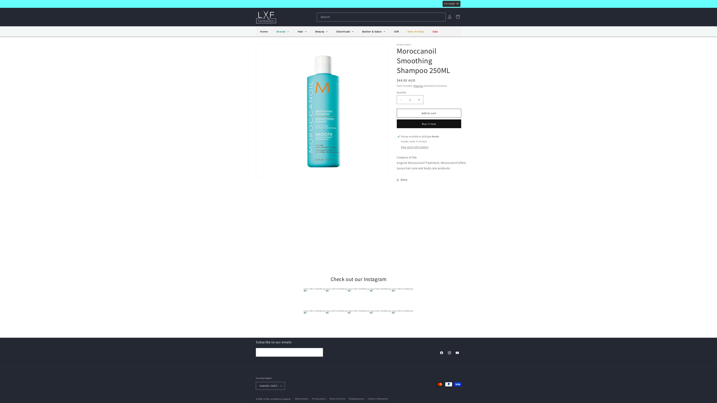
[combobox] (381, 17)
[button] (458, 17)
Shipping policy (356, 398)
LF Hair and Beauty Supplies (277, 399)
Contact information (378, 398)
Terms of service (337, 398)
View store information (415, 147)
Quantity (401, 92)
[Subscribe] (319, 352)
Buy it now (429, 124)
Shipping (418, 85)
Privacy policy (319, 398)
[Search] (441, 17)
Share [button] (404, 179)
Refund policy (301, 398)
